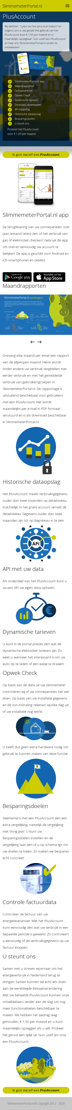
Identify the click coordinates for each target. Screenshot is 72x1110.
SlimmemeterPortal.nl (22, 6)
